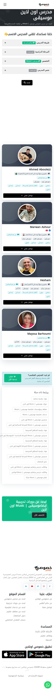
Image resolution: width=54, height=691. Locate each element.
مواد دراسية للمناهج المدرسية (36, 430)
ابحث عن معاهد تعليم (16, 611)
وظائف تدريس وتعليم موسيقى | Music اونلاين (29, 472)
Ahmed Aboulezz (40, 169)
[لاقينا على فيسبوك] (50, 586)
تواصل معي (28, 195)
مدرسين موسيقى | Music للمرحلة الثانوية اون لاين (28, 446)
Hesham (45, 280)
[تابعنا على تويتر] (38, 586)
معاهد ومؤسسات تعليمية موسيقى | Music (31, 409)
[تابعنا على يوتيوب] (32, 586)
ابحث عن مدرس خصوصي (14, 599)
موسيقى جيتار (26, 342)
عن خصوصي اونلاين (43, 599)
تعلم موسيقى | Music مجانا (36, 477)
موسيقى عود (46, 181)
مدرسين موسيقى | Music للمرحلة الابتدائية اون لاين (28, 425)
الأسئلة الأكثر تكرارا (43, 631)
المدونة (49, 640)
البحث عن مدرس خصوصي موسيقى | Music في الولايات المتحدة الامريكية (28, 23)
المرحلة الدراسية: (38, 52)
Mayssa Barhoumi (39, 333)
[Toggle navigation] (5, 5)
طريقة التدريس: (36, 42)
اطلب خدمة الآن (13, 378)
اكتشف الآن (39, 515)
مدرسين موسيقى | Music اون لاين (34, 419)
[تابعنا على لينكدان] (26, 586)
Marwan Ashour (40, 227)
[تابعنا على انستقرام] (44, 586)
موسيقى (36, 181)
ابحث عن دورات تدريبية (15, 603)
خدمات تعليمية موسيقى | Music (35, 414)
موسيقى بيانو (27, 239)
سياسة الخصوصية (16, 676)
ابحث (28, 82)
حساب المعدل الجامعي (15, 620)
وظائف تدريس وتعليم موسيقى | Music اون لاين (28, 467)
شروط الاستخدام (35, 676)
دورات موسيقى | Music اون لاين (35, 404)
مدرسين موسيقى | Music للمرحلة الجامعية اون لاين (28, 456)
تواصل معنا (47, 607)
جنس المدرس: (39, 70)
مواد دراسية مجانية (40, 398)
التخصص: (37, 61)
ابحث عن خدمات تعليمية (15, 607)
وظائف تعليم (46, 636)
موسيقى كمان (38, 239)
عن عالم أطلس (45, 603)
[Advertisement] (27, 116)
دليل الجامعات (42, 461)
